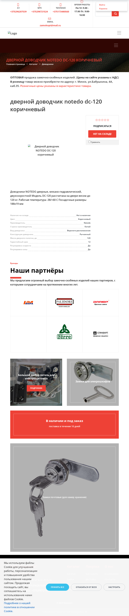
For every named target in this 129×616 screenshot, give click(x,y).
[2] (99, 119)
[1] (96, 119)
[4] (105, 119)
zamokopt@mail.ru (50, 25)
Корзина (103, 8)
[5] (108, 119)
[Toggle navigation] (119, 33)
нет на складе (102, 133)
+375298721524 (39, 11)
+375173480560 (61, 11)
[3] (102, 119)
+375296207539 (18, 11)
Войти (102, 4)
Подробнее (36, 388)
